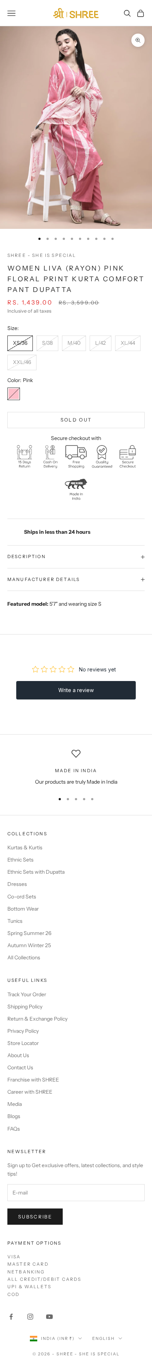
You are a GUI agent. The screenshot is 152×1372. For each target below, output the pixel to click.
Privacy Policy (23, 1031)
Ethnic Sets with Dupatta (36, 872)
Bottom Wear (23, 908)
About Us (18, 1055)
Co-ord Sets (21, 896)
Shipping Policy (24, 1006)
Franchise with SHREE (33, 1079)
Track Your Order (26, 994)
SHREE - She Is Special (41, 255)
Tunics (15, 921)
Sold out (76, 420)
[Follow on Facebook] (11, 1316)
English (103, 1338)
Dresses (17, 884)
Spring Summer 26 (29, 933)
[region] (76, 767)
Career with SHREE (29, 1092)
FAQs (13, 1128)
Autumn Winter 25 (29, 945)
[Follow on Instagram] (30, 1316)
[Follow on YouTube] (49, 1316)
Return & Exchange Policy (37, 1018)
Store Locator (23, 1043)
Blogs (13, 1116)
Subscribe (35, 1217)
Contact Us (20, 1067)
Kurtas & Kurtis (24, 847)
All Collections (23, 957)
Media (14, 1104)
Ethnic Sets (20, 859)
